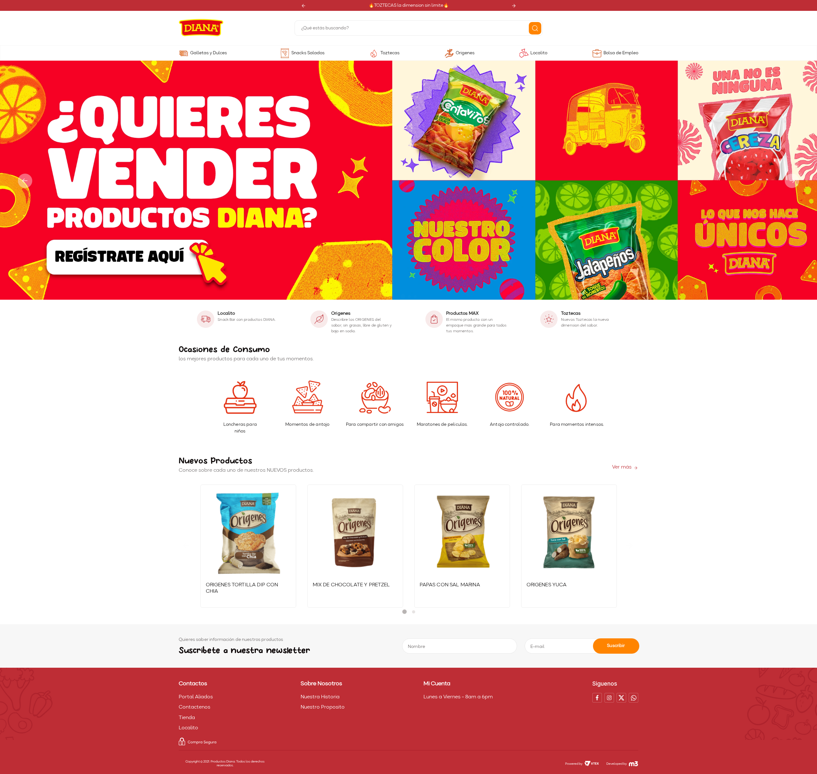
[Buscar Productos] (535, 28)
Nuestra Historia (320, 697)
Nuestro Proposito (323, 707)
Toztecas (390, 53)
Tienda (187, 717)
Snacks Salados (308, 53)
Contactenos (194, 707)
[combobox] (419, 28)
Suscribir (616, 645)
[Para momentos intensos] (577, 398)
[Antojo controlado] (509, 398)
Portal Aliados (196, 697)
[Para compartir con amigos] (375, 398)
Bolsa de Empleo (620, 53)
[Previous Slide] (303, 6)
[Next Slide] (514, 6)
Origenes (465, 53)
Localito (538, 53)
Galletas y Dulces (208, 53)
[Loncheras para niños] (240, 398)
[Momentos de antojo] (307, 398)
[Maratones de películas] (442, 398)
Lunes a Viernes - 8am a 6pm (458, 697)
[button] (403, 296)
